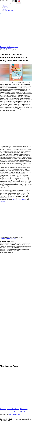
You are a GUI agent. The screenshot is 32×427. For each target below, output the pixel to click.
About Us (6, 7)
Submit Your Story (8, 10)
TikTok (23, 412)
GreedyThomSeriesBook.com (8, 238)
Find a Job (3, 409)
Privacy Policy (24, 409)
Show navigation (4, 47)
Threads (16, 412)
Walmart (2, 201)
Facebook (10, 412)
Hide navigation (13, 47)
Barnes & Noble (22, 199)
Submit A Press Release (13, 409)
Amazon (14, 199)
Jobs (4, 9)
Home (5, 6)
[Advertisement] (16, 30)
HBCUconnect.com (14, 414)
